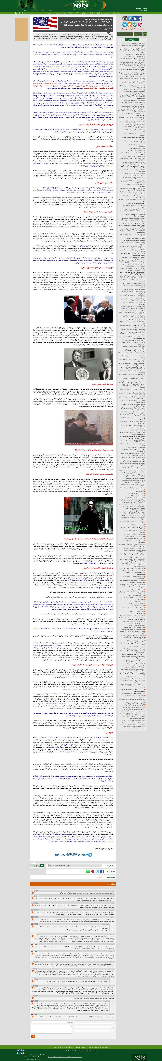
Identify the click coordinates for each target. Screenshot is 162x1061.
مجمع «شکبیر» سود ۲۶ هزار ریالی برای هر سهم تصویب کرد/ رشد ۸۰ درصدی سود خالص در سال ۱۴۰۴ (132, 585)
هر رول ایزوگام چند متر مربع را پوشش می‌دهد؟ (132, 471)
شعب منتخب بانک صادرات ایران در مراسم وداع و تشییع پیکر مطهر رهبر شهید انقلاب (132, 713)
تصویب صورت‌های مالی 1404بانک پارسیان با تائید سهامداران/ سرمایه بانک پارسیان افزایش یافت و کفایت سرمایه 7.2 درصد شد (132, 559)
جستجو (74, 1050)
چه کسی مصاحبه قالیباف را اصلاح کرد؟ (134, 498)
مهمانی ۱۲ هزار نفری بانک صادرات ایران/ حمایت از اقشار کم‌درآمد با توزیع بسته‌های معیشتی (133, 385)
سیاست (107, 13)
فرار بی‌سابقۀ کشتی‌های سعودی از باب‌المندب (132, 412)
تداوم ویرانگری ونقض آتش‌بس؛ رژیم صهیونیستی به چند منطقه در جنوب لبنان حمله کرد (132, 210)
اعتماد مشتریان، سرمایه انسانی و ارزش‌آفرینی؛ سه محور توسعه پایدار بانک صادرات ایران (132, 721)
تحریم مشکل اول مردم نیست (136, 589)
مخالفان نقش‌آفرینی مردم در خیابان (135, 536)
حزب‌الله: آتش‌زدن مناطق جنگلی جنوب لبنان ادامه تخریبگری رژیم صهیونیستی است (133, 265)
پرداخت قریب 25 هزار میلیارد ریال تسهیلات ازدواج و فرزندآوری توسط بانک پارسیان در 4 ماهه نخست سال (132, 96)
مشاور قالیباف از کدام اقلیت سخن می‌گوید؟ (133, 629)
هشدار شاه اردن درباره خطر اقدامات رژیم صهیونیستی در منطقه (133, 215)
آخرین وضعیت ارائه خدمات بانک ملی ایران (133, 646)
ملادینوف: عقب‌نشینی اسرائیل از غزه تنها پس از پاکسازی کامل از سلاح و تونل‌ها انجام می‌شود (132, 261)
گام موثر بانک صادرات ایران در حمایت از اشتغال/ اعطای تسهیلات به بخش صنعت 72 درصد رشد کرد (131, 225)
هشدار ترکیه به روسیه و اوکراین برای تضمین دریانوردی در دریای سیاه (133, 429)
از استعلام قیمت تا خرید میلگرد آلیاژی (134, 56)
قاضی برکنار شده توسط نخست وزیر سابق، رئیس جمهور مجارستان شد (133, 178)
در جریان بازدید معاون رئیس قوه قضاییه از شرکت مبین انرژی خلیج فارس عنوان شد (133, 481)
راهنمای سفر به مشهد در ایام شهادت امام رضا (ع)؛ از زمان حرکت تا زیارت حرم (132, 269)
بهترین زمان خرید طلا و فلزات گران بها (134, 548)
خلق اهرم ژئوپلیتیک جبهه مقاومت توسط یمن (132, 580)
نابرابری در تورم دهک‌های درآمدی (135, 493)
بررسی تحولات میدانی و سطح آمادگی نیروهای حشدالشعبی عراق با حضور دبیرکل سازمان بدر (132, 276)
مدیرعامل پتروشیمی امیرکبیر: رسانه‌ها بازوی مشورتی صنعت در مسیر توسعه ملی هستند (133, 309)
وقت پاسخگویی (140, 574)
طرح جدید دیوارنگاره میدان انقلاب (135, 641)
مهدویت (99, 877)
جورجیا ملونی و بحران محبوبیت (136, 148)
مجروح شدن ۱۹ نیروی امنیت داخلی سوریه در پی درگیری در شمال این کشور (132, 189)
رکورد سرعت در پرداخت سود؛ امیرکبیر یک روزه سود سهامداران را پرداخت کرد (133, 571)
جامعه (77, 13)
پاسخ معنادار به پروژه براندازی (136, 582)
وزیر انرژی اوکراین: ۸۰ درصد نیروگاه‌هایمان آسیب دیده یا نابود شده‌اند (133, 440)
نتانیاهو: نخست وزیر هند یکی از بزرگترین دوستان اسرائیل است (134, 405)
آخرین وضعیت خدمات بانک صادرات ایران (133, 693)
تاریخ (63, 13)
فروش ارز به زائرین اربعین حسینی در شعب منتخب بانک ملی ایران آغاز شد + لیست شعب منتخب (132, 685)
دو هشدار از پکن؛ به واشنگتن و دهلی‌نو (134, 240)
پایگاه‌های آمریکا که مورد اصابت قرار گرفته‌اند (133, 635)
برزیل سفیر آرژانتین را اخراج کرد (136, 319)
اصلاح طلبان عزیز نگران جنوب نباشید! (134, 627)
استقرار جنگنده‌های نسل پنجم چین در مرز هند (132, 502)
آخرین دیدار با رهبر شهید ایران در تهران (134, 707)
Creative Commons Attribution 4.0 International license (65, 1057)
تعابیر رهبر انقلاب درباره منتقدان (136, 595)
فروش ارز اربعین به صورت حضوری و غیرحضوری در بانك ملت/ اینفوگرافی (135, 660)
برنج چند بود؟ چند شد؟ (138, 491)
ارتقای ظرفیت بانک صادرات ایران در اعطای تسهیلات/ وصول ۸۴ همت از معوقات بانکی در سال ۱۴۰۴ (133, 517)
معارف (70, 13)
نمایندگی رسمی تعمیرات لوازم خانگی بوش (133, 676)
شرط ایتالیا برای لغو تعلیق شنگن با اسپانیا (134, 156)
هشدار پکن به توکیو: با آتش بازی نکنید (134, 350)
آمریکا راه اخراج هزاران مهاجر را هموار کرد (133, 340)
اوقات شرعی (19, 10)
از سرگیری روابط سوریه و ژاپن (136, 455)
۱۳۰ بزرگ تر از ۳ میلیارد (138, 495)
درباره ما (50, 10)
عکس (50, 13)
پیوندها (32, 10)
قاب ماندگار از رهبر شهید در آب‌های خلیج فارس (132, 597)
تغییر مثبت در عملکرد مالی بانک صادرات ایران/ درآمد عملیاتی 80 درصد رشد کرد (132, 364)
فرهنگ (84, 13)
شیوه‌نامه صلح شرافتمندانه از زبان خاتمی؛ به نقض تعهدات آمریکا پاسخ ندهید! (133, 107)
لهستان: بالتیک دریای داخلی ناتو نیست (134, 150)
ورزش (57, 13)
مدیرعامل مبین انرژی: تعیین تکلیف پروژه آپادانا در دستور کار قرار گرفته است (132, 618)
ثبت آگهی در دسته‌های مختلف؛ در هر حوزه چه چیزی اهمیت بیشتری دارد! (132, 246)
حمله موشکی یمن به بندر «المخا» (136, 203)
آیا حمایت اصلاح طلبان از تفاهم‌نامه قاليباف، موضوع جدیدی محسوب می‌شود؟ (133, 82)
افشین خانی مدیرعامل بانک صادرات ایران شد (132, 724)
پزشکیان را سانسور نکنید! (138, 525)
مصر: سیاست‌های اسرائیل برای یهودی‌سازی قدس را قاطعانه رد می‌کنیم (133, 408)
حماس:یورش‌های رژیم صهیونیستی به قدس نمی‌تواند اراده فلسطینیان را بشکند (133, 367)
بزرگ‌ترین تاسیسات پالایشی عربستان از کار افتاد (131, 500)
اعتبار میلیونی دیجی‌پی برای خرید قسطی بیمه (132, 615)
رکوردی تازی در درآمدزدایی (137, 625)
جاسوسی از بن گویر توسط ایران (136, 447)
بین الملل (99, 13)
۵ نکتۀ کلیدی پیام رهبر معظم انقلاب (135, 664)
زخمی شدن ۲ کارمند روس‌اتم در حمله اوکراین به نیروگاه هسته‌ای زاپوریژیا (132, 174)
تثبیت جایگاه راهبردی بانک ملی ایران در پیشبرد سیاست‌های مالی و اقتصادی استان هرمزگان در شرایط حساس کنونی (132, 564)
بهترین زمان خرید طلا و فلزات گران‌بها (134, 538)
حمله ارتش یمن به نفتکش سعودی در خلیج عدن (132, 382)
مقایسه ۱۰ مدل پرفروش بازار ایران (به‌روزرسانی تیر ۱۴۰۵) (135, 509)
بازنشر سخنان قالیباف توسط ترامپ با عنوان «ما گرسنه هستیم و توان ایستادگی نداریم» (132, 73)
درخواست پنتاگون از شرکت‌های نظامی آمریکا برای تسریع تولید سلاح (132, 299)
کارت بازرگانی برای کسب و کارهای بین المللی (133, 453)
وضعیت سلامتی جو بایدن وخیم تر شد (134, 289)
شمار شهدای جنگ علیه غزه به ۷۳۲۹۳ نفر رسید (132, 568)
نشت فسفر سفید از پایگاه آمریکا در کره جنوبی (132, 504)
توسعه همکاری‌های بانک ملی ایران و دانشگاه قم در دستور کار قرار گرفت (132, 545)
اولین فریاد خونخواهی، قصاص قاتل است (134, 705)
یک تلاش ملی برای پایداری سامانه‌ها (135, 54)
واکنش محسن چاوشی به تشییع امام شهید (133, 703)
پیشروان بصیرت (140, 613)
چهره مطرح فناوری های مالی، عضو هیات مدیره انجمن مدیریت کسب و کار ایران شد (132, 512)
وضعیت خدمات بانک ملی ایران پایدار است (133, 473)
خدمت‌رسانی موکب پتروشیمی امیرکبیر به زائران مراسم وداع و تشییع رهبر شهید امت (133, 710)
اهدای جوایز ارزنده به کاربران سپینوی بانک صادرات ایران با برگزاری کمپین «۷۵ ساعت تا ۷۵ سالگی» (132, 45)
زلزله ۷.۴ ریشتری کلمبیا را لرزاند (136, 238)
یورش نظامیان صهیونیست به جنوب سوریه (133, 283)
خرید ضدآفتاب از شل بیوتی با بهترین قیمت (133, 506)
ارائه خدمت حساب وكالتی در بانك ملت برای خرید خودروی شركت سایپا (133, 717)
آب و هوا (26, 10)
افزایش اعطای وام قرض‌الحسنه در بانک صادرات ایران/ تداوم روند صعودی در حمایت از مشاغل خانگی (132, 50)
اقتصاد (91, 13)
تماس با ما (43, 10)
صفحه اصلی (116, 13)
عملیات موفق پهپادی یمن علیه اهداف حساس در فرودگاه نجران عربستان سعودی (132, 437)
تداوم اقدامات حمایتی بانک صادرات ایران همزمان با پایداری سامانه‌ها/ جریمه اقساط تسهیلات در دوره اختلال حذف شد (134, 476)
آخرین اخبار (132, 39)
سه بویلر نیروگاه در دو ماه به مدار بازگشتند (133, 306)
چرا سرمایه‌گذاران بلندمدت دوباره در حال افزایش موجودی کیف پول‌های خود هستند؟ (133, 163)
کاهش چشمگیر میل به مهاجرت (136, 611)
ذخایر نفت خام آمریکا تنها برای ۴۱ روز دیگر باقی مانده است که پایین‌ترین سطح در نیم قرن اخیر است (131, 78)
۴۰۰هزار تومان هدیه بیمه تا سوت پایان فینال (133, 654)
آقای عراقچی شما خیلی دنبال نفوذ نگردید (134, 534)
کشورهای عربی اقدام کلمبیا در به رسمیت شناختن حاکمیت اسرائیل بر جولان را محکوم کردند (133, 219)
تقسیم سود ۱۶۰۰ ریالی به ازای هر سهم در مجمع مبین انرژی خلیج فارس (133, 622)
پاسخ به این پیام (33, 893)
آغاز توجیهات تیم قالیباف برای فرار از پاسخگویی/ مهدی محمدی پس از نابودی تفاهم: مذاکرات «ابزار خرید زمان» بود (131, 680)
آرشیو (37, 10)
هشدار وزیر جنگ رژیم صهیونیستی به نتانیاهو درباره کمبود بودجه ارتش (132, 425)
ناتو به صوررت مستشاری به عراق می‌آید (134, 461)
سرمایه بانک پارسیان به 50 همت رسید (134, 100)
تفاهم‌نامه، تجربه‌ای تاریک (138, 605)
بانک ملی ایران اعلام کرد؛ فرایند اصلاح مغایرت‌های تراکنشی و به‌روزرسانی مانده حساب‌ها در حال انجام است (134, 91)
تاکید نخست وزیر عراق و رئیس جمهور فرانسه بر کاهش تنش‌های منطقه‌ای (132, 273)
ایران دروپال (28, 1059)
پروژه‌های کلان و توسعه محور (137, 603)
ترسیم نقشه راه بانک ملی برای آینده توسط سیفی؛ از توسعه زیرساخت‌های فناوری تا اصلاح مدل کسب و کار (132, 650)
